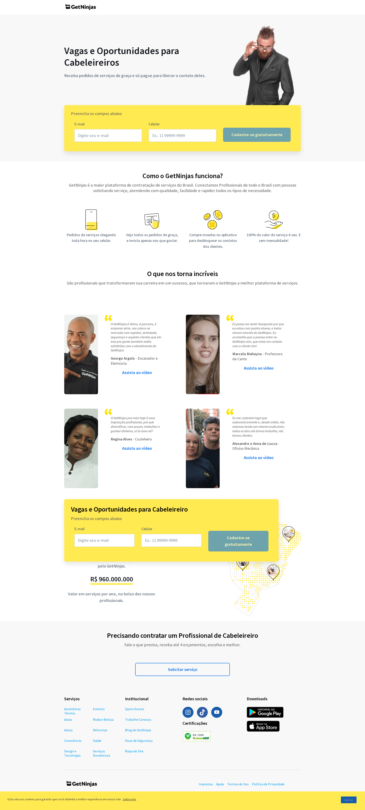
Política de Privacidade (268, 784)
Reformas (100, 730)
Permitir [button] (349, 800)
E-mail (79, 124)
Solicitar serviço (182, 669)
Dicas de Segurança (139, 740)
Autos (68, 730)
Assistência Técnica (72, 711)
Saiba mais (129, 799)
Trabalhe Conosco (138, 719)
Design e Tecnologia (72, 753)
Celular (154, 124)
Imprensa (206, 784)
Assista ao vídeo (137, 372)
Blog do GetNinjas (138, 730)
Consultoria (72, 740)
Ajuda (220, 784)
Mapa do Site (134, 751)
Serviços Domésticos (101, 753)
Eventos (99, 709)
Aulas (68, 719)
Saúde (97, 740)
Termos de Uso (238, 784)
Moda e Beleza (103, 719)
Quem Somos (134, 709)
